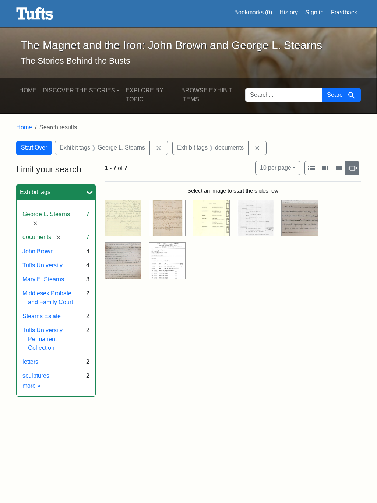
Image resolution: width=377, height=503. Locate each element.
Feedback (344, 12)
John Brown (38, 251)
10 (275, 167)
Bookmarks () (253, 12)
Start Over (34, 147)
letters (30, 362)
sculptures (35, 376)
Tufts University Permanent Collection (42, 339)
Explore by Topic (144, 94)
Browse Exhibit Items (206, 94)
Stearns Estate (41, 316)
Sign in (314, 12)
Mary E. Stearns (43, 279)
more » (31, 386)
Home (28, 90)
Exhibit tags (35, 192)
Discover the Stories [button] (79, 90)
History (288, 12)
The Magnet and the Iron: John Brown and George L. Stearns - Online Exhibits (34, 14)
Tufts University (42, 265)
